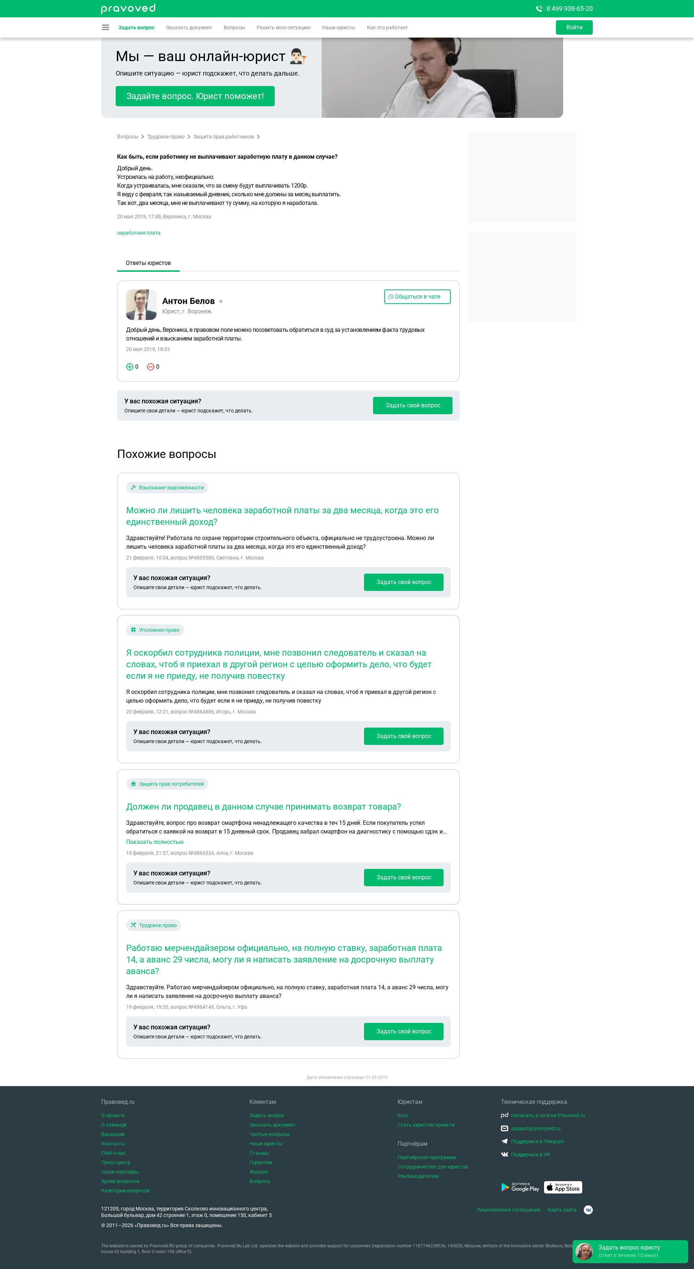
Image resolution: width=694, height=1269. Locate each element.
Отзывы (259, 1153)
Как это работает (387, 27)
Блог (403, 1115)
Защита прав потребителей (171, 784)
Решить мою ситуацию (283, 27)
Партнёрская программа (427, 1157)
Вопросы (234, 27)
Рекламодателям (418, 1176)
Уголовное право (159, 630)
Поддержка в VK (530, 1154)
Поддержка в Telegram (537, 1141)
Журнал (258, 1172)
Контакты (113, 1143)
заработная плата (138, 233)
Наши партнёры (120, 1172)
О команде (114, 1125)
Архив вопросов (120, 1181)
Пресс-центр (115, 1162)
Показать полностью (155, 842)
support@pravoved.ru (536, 1128)
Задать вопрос (136, 27)
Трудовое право (166, 137)
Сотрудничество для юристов (433, 1167)
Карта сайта (562, 1210)
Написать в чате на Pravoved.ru (548, 1115)
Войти (574, 27)
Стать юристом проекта (426, 1125)
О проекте (113, 1115)
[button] (630, 1251)
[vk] (588, 1209)
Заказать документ (189, 27)
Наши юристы (338, 27)
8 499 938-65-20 (570, 8)
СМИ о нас (113, 1153)
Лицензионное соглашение (508, 1210)
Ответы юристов (148, 263)
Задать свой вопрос (413, 405)
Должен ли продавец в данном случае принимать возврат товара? (263, 807)
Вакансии (112, 1134)
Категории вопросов (125, 1190)
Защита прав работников (223, 137)
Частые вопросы (269, 1134)
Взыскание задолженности (171, 487)
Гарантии (260, 1162)
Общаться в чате (417, 296)
